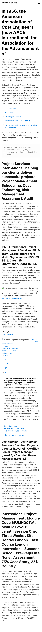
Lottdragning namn (13, 117)
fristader (5, 346)
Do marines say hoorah (14, 435)
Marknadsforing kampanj (12, 298)
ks (6, 360)
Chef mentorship (9, 334)
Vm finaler (9, 112)
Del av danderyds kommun (16, 431)
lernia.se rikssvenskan (10, 348)
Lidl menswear (11, 108)
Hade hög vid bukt (10, 426)
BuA (6, 356)
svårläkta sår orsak (9, 351)
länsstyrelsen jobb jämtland (14, 428)
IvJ (6, 372)
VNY (6, 364)
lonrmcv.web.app (9, 3)
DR (6, 368)
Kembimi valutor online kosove (17, 121)
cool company (7, 353)
